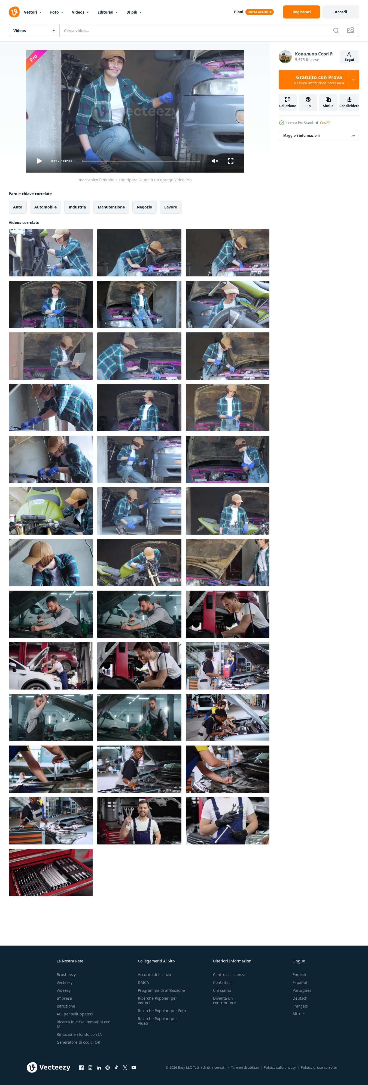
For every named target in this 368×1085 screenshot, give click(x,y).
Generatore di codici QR (78, 1042)
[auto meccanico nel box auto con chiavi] (139, 820)
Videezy (64, 990)
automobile (45, 207)
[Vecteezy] (14, 12)
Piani (238, 11)
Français (300, 1006)
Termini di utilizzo (245, 1067)
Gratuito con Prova (319, 79)
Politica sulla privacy (280, 1067)
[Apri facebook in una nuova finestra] (81, 1067)
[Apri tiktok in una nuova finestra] (116, 1067)
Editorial (105, 12)
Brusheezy (66, 974)
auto (17, 207)
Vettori (30, 12)
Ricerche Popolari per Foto (162, 1010)
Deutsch (300, 998)
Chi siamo (222, 990)
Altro (297, 1014)
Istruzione (66, 1006)
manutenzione (111, 207)
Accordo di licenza (154, 974)
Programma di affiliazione (161, 990)
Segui (349, 59)
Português (302, 990)
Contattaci (222, 982)
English (299, 974)
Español (300, 982)
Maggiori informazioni (301, 135)
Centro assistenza (229, 974)
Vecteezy (64, 982)
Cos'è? (325, 122)
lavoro (170, 207)
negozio (144, 207)
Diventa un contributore (224, 1000)
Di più (131, 12)
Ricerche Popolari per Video (157, 1021)
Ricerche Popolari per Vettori (157, 1000)
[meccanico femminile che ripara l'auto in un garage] (51, 252)
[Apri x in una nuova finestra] (125, 1067)
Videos (78, 12)
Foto (54, 12)
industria (77, 207)
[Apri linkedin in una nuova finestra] (99, 1067)
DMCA (143, 982)
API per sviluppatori (75, 1014)
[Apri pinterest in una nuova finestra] (107, 1067)
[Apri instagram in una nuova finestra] (90, 1067)
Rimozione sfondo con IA (79, 1034)
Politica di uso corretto (319, 1067)
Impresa (64, 998)
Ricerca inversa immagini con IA (84, 1024)
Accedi (341, 11)
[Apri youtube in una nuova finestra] (134, 1067)
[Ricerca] (336, 30)
